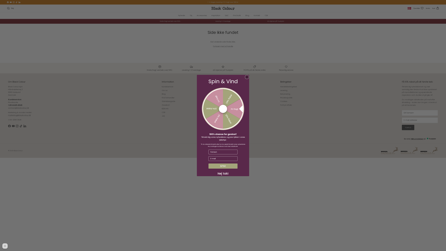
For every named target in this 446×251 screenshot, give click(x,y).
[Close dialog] (247, 77)
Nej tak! (223, 173)
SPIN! (223, 166)
